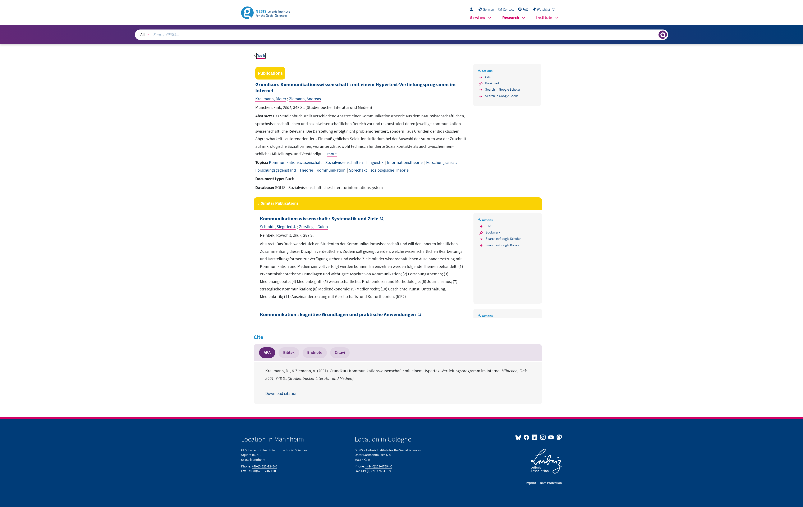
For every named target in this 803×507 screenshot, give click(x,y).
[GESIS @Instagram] (543, 437)
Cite (488, 77)
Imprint (531, 483)
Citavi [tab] (340, 353)
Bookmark (492, 83)
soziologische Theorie (390, 170)
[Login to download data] (472, 10)
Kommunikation (331, 170)
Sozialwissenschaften (344, 162)
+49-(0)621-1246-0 (264, 466)
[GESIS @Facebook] (527, 437)
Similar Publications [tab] (279, 203)
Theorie (306, 170)
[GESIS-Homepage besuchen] (266, 12)
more (332, 154)
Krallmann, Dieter (270, 99)
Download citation (281, 393)
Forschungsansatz (442, 162)
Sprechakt (358, 170)
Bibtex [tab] (289, 353)
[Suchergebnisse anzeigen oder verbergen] (662, 35)
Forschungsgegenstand (275, 170)
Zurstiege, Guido (313, 227)
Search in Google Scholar (502, 89)
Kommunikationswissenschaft (295, 162)
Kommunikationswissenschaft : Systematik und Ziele (319, 219)
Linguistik (375, 162)
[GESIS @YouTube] (551, 437)
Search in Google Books (501, 96)
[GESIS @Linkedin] (535, 437)
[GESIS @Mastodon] (558, 437)
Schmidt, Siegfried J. (278, 227)
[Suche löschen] (655, 34)
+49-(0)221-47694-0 (378, 466)
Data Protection (551, 483)
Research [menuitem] (510, 18)
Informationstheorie (405, 162)
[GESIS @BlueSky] (519, 437)
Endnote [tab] (314, 353)
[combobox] (401, 34)
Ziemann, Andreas (305, 99)
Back (261, 56)
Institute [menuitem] (544, 18)
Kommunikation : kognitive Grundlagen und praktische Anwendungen (338, 314)
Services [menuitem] (477, 18)
